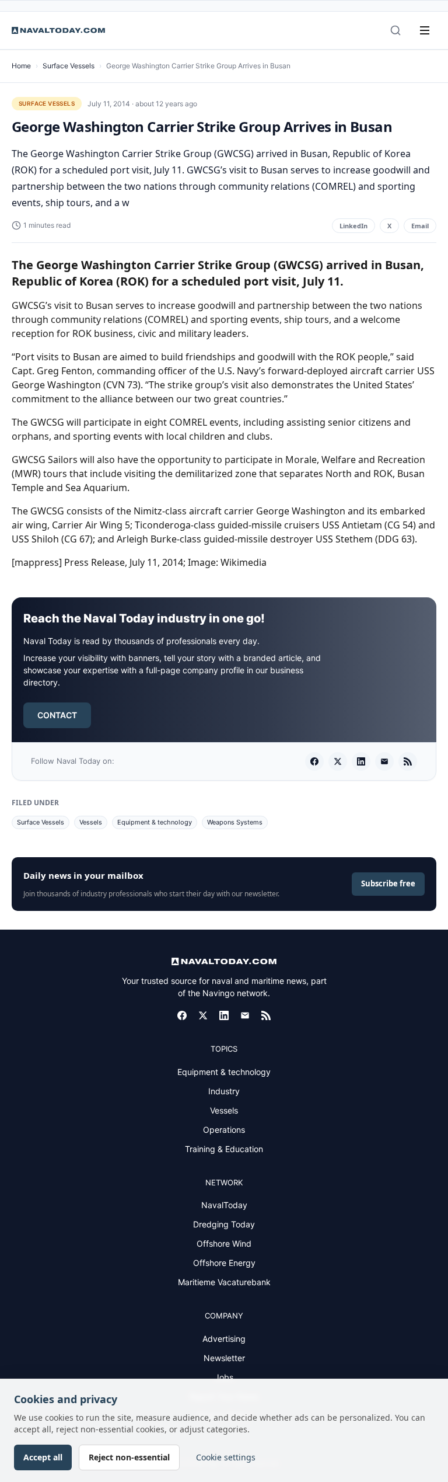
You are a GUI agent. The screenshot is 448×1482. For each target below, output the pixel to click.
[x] (337, 761)
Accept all (42, 1457)
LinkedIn (354, 225)
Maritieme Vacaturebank (224, 1282)
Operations (224, 1130)
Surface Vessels (68, 65)
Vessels (90, 822)
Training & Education (224, 1149)
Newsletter (224, 1358)
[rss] (407, 761)
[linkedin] (361, 761)
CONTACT (57, 715)
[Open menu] (424, 30)
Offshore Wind (224, 1243)
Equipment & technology (154, 822)
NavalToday (224, 1205)
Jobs (224, 1377)
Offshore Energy (224, 1263)
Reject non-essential (129, 1457)
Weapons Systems (234, 822)
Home (21, 65)
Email (420, 225)
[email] (384, 761)
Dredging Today (224, 1224)
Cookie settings (226, 1457)
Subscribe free (388, 883)
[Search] (395, 30)
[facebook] (314, 761)
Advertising (224, 1339)
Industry (224, 1091)
